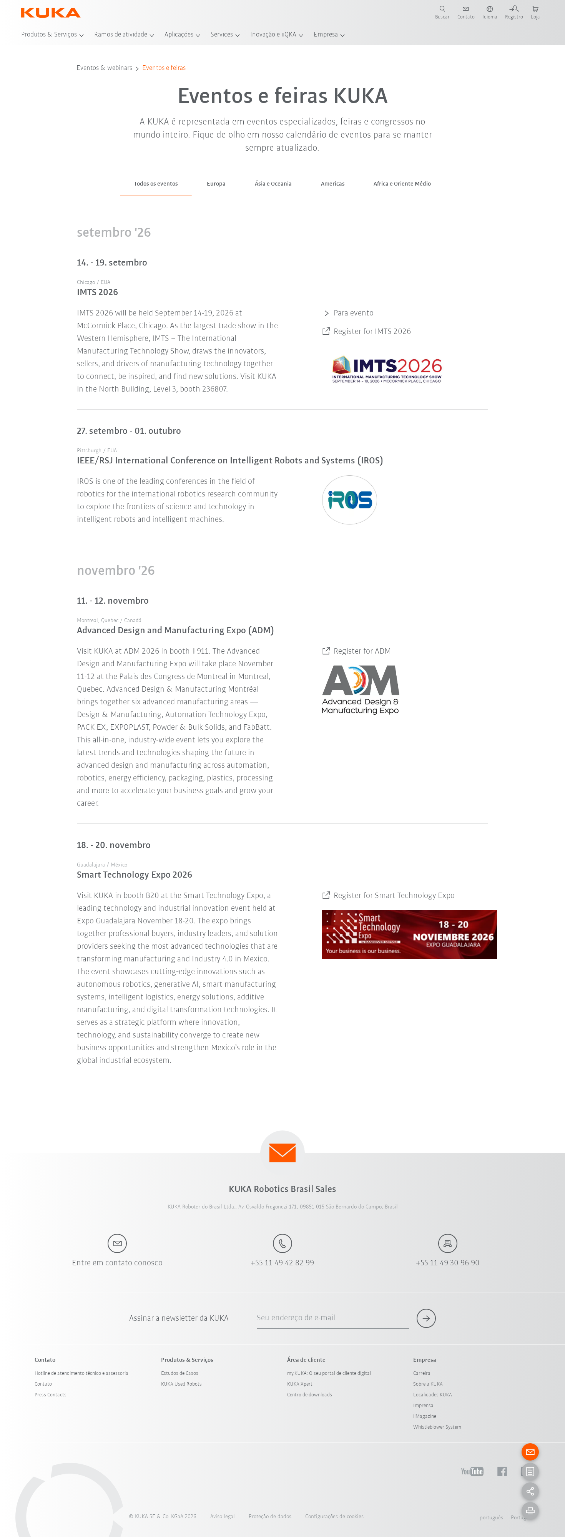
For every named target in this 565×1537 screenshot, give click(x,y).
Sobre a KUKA (428, 1384)
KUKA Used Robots (181, 1384)
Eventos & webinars (104, 68)
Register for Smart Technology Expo (394, 895)
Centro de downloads (309, 1395)
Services (222, 35)
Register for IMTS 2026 (372, 331)
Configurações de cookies (334, 1517)
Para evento (354, 313)
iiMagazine (424, 1416)
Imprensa (423, 1406)
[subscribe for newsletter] (426, 1318)
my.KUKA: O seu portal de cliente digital (329, 1373)
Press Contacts (50, 1395)
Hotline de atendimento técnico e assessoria (81, 1373)
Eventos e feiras (164, 68)
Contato (43, 1384)
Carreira (421, 1373)
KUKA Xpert (299, 1384)
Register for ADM (362, 651)
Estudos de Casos (179, 1373)
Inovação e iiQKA (273, 35)
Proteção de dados (270, 1517)
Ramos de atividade (120, 35)
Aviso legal (222, 1517)
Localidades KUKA (432, 1395)
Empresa (326, 35)
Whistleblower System (437, 1427)
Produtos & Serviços (49, 35)
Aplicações (179, 35)
